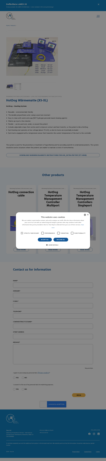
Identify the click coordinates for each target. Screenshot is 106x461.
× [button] (88, 215)
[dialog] (53, 230)
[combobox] (85, 215)
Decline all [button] (61, 240)
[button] (53, 245)
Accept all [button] (45, 240)
